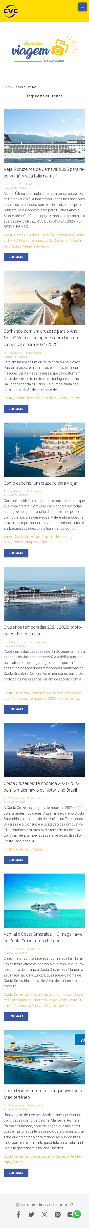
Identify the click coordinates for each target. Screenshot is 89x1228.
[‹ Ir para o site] (58, 9)
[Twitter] (31, 1214)
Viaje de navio (56, 1006)
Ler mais (16, 257)
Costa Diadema (42, 1156)
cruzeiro (47, 235)
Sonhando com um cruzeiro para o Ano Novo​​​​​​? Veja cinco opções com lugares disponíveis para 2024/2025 (41, 337)
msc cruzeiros (68, 699)
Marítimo (40, 1000)
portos (18, 542)
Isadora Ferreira (17, 642)
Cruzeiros (36, 184)
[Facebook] (18, 1214)
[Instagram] (44, 1214)
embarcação (66, 537)
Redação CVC (15, 184)
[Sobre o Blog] (77, 9)
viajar (42, 542)
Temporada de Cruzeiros (49, 241)
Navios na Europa (29, 1006)
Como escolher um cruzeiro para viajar (40, 483)
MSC (14, 241)
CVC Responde (16, 798)
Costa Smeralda (43, 995)
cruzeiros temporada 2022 (34, 699)
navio (23, 241)
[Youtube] (71, 1214)
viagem (74, 398)
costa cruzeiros (26, 235)
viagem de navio (36, 246)
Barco (8, 537)
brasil (8, 235)
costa (8, 398)
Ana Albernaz (15, 491)
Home (8, 87)
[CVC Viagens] (12, 11)
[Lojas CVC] (68, 9)
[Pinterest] (57, 1214)
